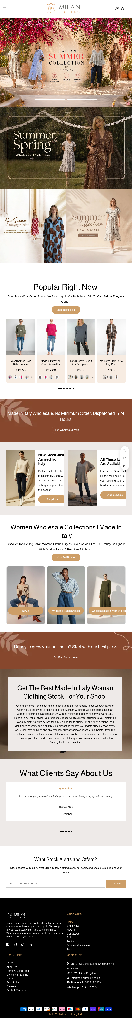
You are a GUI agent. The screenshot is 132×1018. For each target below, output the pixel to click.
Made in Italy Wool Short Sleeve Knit (51, 363)
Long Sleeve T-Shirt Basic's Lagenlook (81, 363)
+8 (31, 377)
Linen (9, 978)
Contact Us (73, 933)
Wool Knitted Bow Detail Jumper (21, 363)
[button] (4, 9)
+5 (92, 377)
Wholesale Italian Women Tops (109, 610)
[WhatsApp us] (124, 465)
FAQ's (9, 963)
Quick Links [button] (74, 913)
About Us (11, 967)
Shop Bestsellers (66, 309)
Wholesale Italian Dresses (66, 610)
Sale (69, 937)
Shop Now (52, 499)
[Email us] (124, 458)
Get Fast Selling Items (66, 657)
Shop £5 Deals (114, 495)
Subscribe (116, 883)
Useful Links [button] (14, 955)
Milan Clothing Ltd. (71, 1014)
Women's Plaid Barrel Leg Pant (111, 363)
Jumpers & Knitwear (78, 945)
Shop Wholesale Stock (66, 430)
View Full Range (66, 557)
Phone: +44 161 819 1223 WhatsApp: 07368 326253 (84, 985)
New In (26, 610)
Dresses (11, 986)
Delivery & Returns (17, 974)
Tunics (70, 941)
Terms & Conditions (17, 970)
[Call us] (124, 450)
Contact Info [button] (74, 955)
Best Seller (12, 982)
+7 (61, 377)
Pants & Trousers (16, 990)
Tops (69, 949)
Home (70, 922)
